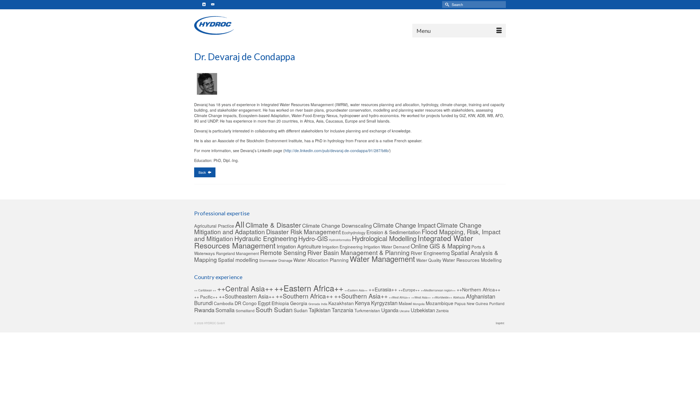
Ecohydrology (353, 232)
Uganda (389, 310)
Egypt (264, 302)
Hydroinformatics (340, 240)
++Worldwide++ (442, 297)
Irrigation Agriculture (299, 246)
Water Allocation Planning (321, 259)
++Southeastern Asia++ (247, 296)
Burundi (203, 303)
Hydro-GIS (313, 238)
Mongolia (419, 304)
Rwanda (204, 310)
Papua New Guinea (471, 303)
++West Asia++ (421, 297)
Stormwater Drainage (275, 260)
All (239, 224)
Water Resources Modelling (472, 259)
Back (203, 172)
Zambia (442, 310)
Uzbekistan (423, 310)
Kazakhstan (341, 303)
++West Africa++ (399, 297)
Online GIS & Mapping (440, 245)
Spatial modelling (238, 259)
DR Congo (246, 303)
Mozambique (439, 303)
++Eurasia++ (383, 289)
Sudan (301, 310)
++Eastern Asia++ (356, 290)
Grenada (314, 304)
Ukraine (404, 311)
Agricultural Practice (214, 225)
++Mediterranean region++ (438, 290)
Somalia (225, 310)
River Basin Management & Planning (358, 252)
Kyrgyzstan (384, 303)
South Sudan (274, 309)
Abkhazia (459, 297)
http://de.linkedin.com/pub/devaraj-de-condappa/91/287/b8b (336, 150)
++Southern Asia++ (361, 295)
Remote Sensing (283, 252)
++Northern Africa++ (478, 289)
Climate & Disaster (273, 225)
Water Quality (428, 260)
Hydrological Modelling (384, 238)
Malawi (405, 303)
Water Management (382, 258)
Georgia (298, 303)
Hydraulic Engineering (265, 238)
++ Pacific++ (206, 297)
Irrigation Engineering (342, 247)
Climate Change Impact (404, 225)
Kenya (362, 303)
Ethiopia (280, 303)
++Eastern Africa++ (308, 288)
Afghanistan (480, 296)
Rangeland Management (237, 253)
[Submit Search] (446, 4)
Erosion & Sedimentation (393, 232)
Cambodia (224, 303)
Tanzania (342, 310)
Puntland (496, 303)
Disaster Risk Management (303, 231)
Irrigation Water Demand (387, 247)
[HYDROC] (214, 25)
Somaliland (245, 310)
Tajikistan (320, 310)
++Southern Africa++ (304, 295)
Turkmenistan (367, 310)
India (324, 304)
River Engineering (430, 253)
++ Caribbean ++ (205, 290)
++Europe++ (409, 289)
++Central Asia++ (245, 288)
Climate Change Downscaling (337, 225)
